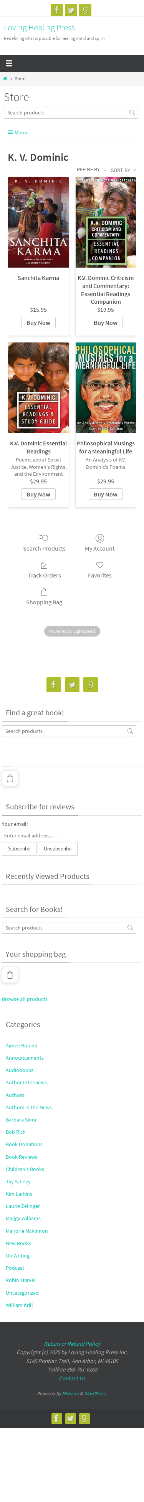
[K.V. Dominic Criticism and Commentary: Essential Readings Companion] (106, 222)
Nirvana (70, 1393)
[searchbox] (71, 113)
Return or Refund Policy (72, 1343)
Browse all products (25, 999)
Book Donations (24, 1144)
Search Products (44, 548)
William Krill (19, 1305)
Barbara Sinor (21, 1119)
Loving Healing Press (39, 27)
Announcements (25, 1057)
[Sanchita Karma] (38, 222)
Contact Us (72, 1378)
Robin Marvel (21, 1280)
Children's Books (25, 1169)
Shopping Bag (44, 602)
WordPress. (95, 1393)
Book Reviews (21, 1156)
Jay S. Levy (18, 1181)
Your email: (15, 823)
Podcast (15, 1267)
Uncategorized (22, 1292)
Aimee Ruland (22, 1045)
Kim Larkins (19, 1193)
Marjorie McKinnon (27, 1230)
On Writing (18, 1255)
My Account (99, 548)
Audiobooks (19, 1070)
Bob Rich (16, 1131)
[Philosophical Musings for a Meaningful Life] (106, 387)
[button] (10, 778)
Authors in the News (29, 1107)
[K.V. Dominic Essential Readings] (38, 387)
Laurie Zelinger (23, 1206)
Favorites (100, 575)
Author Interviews (26, 1082)
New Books (18, 1243)
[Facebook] (57, 10)
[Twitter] (71, 10)
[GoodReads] (85, 10)
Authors (15, 1095)
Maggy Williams (23, 1218)
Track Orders (44, 575)
